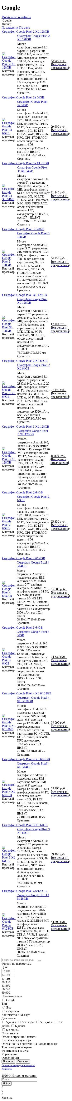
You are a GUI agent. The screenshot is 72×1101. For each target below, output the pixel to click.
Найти (6, 1083)
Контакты (7, 1068)
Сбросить (22, 1061)
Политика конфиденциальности (18, 1065)
